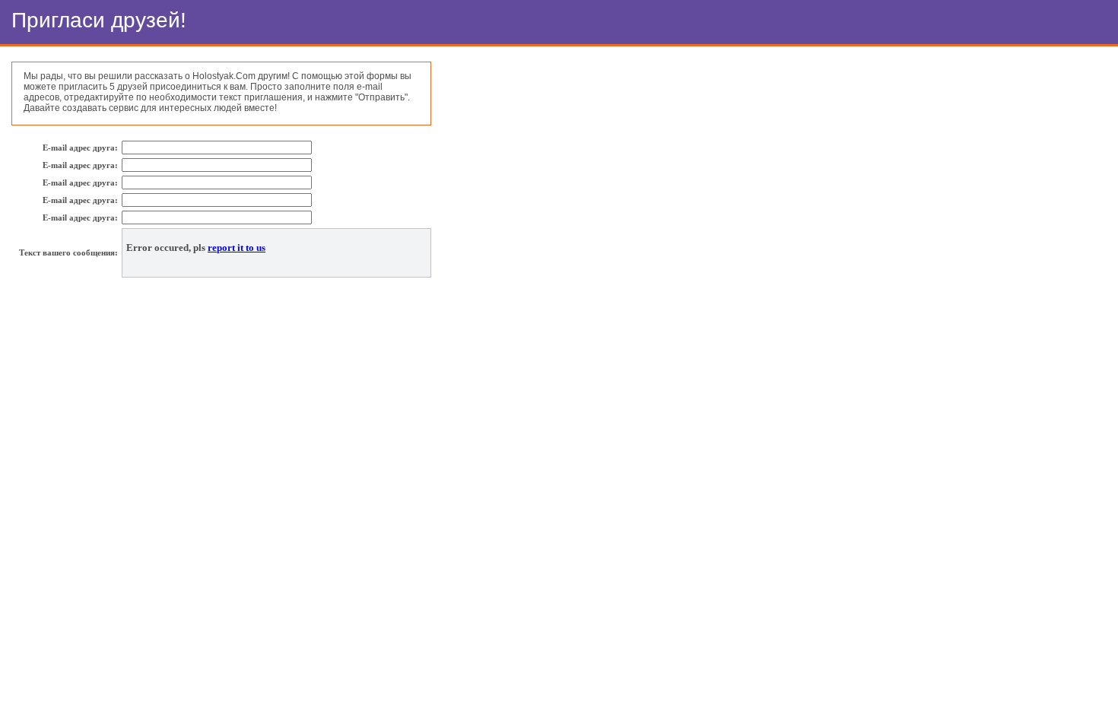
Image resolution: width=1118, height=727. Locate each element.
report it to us (236, 248)
